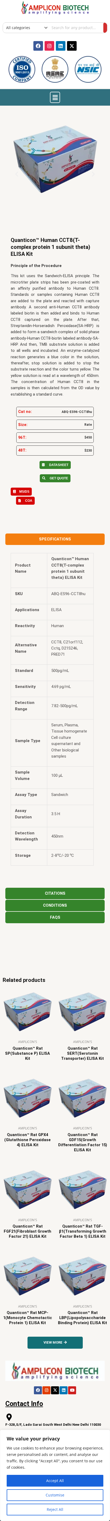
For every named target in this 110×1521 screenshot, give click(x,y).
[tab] (55, 539)
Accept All (55, 1480)
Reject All (55, 1509)
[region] (55, 1475)
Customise (55, 1495)
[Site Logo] (55, 7)
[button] (55, 97)
